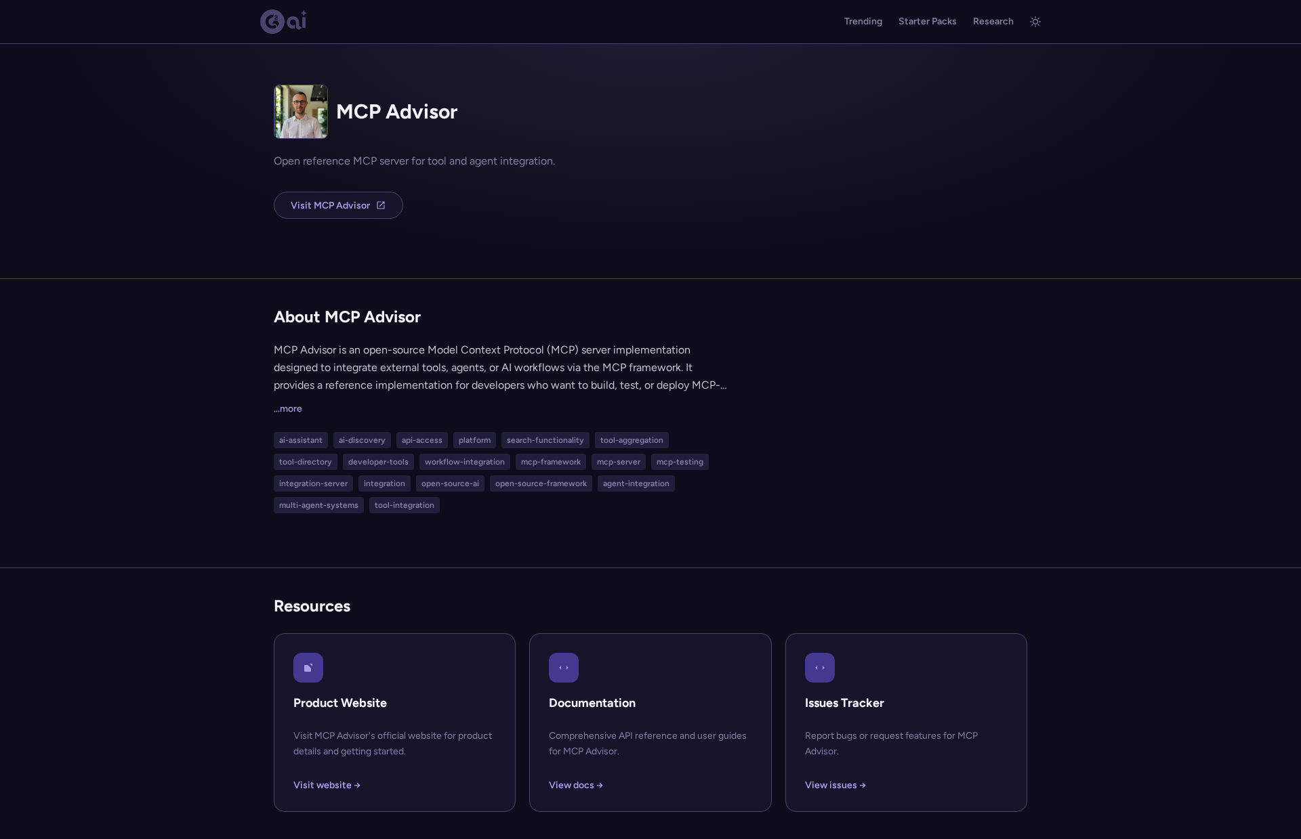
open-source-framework (541, 483)
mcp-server (618, 462)
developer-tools (378, 462)
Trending (863, 21)
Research (993, 21)
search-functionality (545, 440)
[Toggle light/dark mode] (1035, 21)
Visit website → (326, 785)
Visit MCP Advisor (330, 205)
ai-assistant (301, 440)
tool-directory (305, 462)
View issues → (835, 785)
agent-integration (636, 483)
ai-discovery (362, 440)
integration (384, 483)
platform (475, 440)
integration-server (313, 483)
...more (288, 408)
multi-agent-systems (318, 505)
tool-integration (404, 505)
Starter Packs (928, 21)
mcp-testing (680, 462)
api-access (422, 440)
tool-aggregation (631, 440)
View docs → (576, 785)
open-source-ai (450, 483)
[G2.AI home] (284, 21)
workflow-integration (465, 462)
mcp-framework (551, 462)
